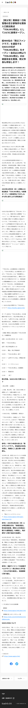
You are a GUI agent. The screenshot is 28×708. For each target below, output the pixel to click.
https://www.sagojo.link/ (12, 656)
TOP (3, 694)
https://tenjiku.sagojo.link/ (16, 308)
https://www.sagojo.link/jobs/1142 (15, 610)
